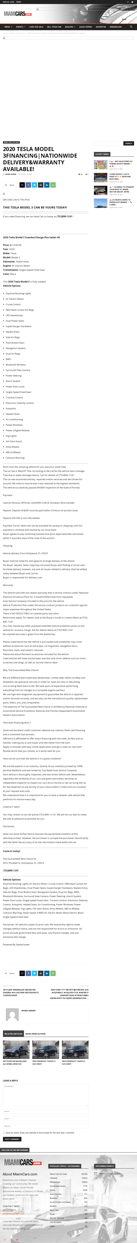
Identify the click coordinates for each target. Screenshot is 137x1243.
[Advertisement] (45, 226)
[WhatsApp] (53, 185)
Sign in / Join (8, 2)
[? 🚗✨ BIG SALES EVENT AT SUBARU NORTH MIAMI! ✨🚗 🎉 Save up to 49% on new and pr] (100, 164)
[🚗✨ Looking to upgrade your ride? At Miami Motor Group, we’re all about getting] (100, 190)
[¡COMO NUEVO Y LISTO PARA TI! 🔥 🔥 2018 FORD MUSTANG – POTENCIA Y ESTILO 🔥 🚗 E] (100, 177)
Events (19, 27)
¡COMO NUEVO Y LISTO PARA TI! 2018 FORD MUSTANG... (120, 176)
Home (5, 33)
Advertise (101, 27)
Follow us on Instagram (15, 1150)
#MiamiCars (116, 27)
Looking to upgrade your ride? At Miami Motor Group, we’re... (121, 189)
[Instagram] (11, 1240)
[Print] (40, 185)
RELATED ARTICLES (13, 1034)
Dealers (69, 27)
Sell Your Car (54, 27)
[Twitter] (132, 2)
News (18, 2)
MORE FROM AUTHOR (35, 1034)
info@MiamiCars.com (13, 1213)
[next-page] (9, 1069)
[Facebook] (128, 2)
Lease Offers (85, 27)
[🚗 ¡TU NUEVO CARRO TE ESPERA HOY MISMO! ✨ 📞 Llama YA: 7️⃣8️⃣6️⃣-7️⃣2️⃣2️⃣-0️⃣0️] (100, 203)
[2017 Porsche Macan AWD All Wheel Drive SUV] (16, 1050)
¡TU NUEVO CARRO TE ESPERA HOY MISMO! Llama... (119, 202)
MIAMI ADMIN (10, 174)
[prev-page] (4, 1069)
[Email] (22, 185)
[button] (131, 27)
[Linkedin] (47, 185)
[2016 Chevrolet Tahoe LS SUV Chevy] (45, 1050)
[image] (23, 1162)
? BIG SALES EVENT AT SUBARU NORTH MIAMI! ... (121, 163)
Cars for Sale (36, 27)
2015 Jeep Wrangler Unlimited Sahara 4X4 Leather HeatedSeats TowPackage (21, 992)
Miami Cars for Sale (17, 33)
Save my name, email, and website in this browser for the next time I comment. (40, 1133)
